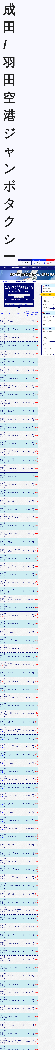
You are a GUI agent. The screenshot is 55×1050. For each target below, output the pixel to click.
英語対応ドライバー (47, 348)
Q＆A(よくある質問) (47, 354)
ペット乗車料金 (46, 310)
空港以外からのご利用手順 (46, 325)
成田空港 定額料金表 (47, 288)
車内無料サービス (46, 351)
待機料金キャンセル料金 (46, 301)
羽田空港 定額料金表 (47, 291)
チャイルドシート (46, 334)
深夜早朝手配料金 (46, 307)
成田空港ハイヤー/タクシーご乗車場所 (47, 321)
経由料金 (45, 304)
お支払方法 (45, 297)
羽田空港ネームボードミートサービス (46, 344)
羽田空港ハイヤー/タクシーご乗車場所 (47, 317)
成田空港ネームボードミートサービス (46, 339)
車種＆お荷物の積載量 (47, 331)
